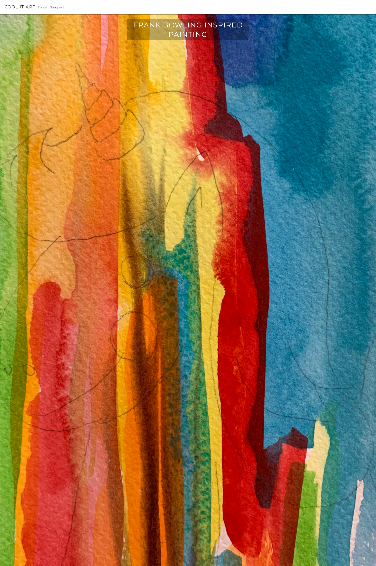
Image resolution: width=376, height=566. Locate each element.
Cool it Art (20, 7)
